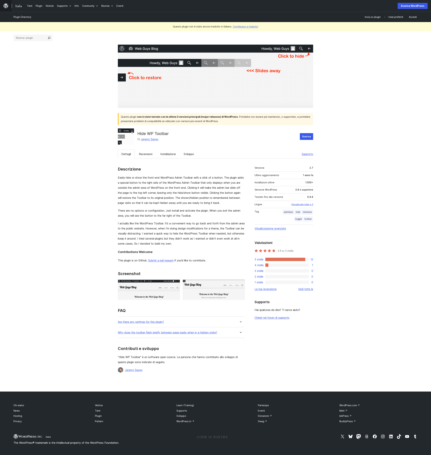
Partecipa (263, 405)
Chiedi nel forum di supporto (272, 317)
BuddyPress (347, 421)
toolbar (308, 219)
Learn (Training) (185, 405)
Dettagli (126, 154)
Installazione (168, 154)
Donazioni (265, 415)
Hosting (17, 415)
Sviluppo (189, 154)
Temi (97, 410)
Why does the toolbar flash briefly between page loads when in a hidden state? (167, 332)
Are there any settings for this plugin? (141, 322)
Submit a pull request (161, 260)
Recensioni (145, 154)
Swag (262, 421)
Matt (343, 410)
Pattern (99, 421)
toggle (298, 219)
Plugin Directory (22, 16)
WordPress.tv (185, 421)
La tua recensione (266, 289)
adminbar (288, 212)
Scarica (306, 136)
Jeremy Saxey (149, 139)
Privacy (17, 421)
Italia (48, 436)
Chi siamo (18, 405)
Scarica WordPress (412, 5)
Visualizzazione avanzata (270, 228)
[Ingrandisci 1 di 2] (175, 284)
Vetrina (99, 405)
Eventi (261, 410)
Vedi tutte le (305, 289)
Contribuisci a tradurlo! (245, 26)
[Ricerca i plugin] (49, 38)
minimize (307, 212)
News (16, 410)
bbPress (345, 415)
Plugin (98, 415)
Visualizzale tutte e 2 (302, 204)
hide (298, 212)
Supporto (307, 154)
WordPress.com (349, 405)
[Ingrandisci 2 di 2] (240, 284)
